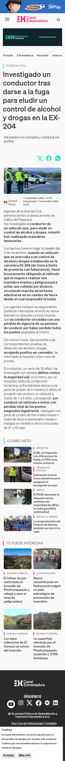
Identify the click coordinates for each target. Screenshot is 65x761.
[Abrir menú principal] (7, 19)
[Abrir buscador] (58, 19)
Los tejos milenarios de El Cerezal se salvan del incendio (16, 644)
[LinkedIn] (55, 704)
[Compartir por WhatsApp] (58, 158)
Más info (25, 755)
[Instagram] (20, 704)
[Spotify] (47, 704)
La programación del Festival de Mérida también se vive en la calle (46, 526)
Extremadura (25, 55)
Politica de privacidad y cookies (34, 723)
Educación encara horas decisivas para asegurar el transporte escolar (46, 480)
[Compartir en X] (40, 158)
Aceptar (8, 755)
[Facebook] (39, 704)
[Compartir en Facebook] (49, 158)
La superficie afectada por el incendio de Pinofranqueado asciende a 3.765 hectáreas (45, 648)
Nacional (42, 55)
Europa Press (12, 202)
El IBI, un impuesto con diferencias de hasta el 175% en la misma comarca (45, 457)
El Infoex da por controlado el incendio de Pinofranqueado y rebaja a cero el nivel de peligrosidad (17, 589)
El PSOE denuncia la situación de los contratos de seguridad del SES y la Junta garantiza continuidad (46, 503)
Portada (8, 55)
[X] (29, 704)
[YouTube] (11, 704)
